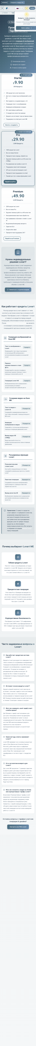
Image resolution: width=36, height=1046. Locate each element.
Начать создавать (11, 125)
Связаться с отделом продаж (19, 289)
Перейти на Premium (12, 238)
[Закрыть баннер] (34, 2)
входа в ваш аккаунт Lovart (16, 323)
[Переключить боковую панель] (2, 8)
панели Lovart (26, 528)
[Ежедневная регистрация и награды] (27, 8)
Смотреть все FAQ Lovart (18, 827)
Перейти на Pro (10, 182)
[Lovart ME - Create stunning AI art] (7, 8)
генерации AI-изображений (24, 41)
